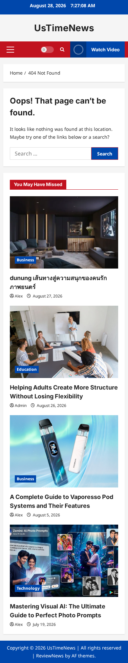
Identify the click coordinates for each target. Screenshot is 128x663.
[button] (10, 50)
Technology (28, 588)
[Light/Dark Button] (47, 49)
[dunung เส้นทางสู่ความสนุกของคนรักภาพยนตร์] (64, 232)
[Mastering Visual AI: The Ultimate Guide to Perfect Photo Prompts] (64, 561)
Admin (21, 405)
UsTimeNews (64, 28)
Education (27, 369)
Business (25, 260)
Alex (19, 296)
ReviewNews (50, 655)
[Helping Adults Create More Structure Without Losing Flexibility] (64, 342)
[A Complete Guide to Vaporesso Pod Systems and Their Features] (64, 451)
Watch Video (105, 49)
